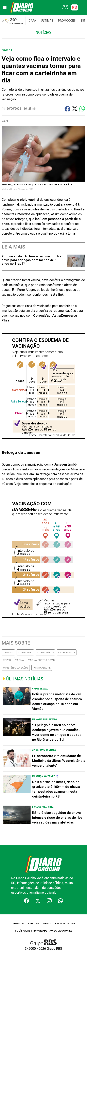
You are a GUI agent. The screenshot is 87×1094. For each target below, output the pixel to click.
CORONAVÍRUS (45, 652)
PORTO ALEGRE (42, 667)
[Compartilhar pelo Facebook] (67, 109)
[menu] (4, 7)
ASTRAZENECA (66, 652)
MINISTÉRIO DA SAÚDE (15, 667)
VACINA (19, 660)
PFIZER (7, 660)
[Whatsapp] (60, 900)
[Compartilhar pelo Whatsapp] (82, 108)
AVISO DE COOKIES (61, 930)
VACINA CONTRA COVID (41, 660)
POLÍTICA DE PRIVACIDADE (31, 930)
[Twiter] (37, 900)
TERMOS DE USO (65, 923)
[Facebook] (26, 900)
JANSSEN (8, 652)
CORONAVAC (25, 652)
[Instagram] (49, 900)
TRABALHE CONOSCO (39, 923)
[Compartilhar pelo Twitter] (74, 108)
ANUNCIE (18, 923)
